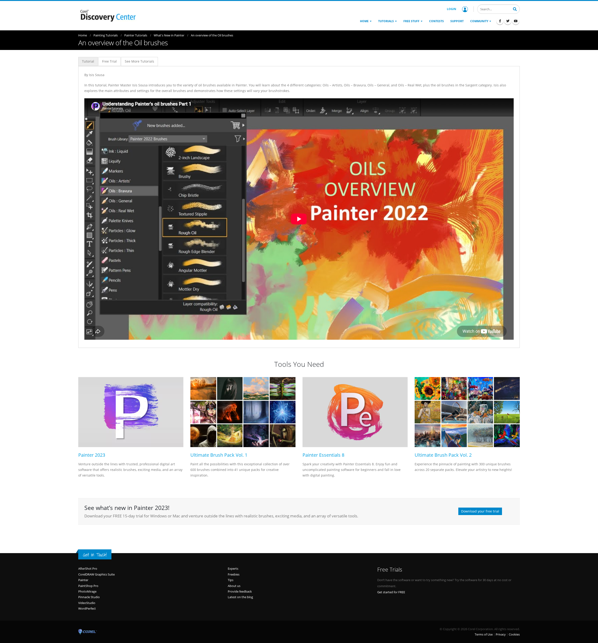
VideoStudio (86, 603)
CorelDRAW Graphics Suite (96, 574)
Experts (233, 568)
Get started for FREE (391, 592)
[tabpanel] (299, 205)
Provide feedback (240, 591)
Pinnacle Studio (89, 597)
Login (451, 9)
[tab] (88, 61)
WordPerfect (87, 608)
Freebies (233, 574)
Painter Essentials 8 (323, 455)
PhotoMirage (87, 591)
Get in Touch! (95, 554)
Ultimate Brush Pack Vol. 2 (443, 455)
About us (234, 586)
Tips (230, 580)
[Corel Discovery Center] (107, 15)
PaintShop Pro (88, 586)
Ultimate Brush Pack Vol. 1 (218, 455)
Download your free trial (480, 511)
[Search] (515, 9)
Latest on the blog (240, 597)
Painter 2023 (91, 455)
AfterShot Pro (87, 568)
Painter (83, 580)
